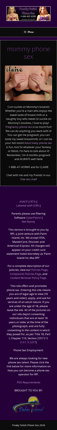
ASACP (24, 201)
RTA (32, 201)
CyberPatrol (33, 217)
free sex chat (28, 179)
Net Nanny (28, 221)
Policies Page (39, 270)
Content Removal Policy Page (28, 278)
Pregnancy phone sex (19, 127)
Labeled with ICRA (27, 205)
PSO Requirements (28, 382)
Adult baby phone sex (38, 143)
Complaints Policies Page (25, 274)
